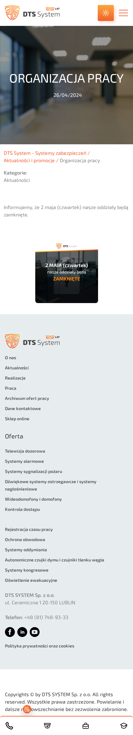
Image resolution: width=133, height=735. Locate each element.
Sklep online (17, 418)
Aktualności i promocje (29, 160)
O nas (10, 357)
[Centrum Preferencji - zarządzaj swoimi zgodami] (27, 709)
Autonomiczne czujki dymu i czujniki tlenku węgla (54, 559)
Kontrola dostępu (22, 509)
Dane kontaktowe (23, 408)
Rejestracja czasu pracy (29, 529)
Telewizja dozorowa (25, 451)
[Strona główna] (32, 13)
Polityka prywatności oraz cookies (39, 645)
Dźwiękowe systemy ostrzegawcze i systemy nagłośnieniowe (51, 485)
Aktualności (17, 367)
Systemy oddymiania (26, 549)
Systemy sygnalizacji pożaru (33, 471)
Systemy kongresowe (27, 570)
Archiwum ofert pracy (27, 398)
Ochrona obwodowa (25, 539)
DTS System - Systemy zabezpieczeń (45, 153)
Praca (10, 388)
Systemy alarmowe (24, 461)
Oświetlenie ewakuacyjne (31, 580)
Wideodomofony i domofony (33, 499)
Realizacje (15, 377)
